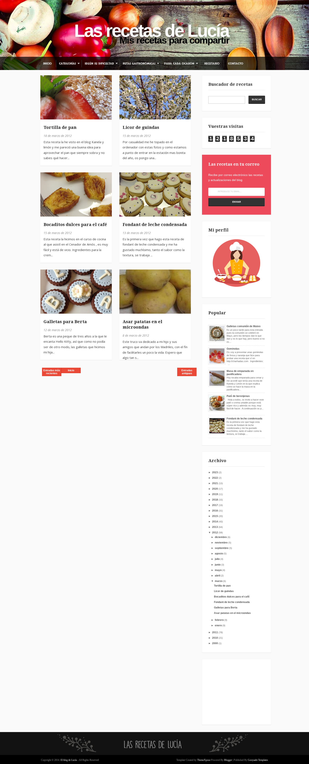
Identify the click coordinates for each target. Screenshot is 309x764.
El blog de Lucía (69, 760)
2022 (215, 477)
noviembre (221, 542)
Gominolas (233, 348)
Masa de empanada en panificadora (240, 372)
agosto (219, 553)
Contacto (235, 64)
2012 (215, 532)
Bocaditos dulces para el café (75, 224)
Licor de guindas (141, 127)
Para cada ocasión (179, 64)
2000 (215, 643)
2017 (215, 505)
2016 (215, 510)
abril (218, 575)
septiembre (222, 548)
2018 (215, 499)
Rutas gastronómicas (139, 64)
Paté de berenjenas (238, 396)
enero (218, 625)
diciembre (221, 537)
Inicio (47, 64)
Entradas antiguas (186, 372)
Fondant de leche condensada (155, 224)
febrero (219, 620)
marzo (219, 581)
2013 (215, 527)
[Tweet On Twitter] (45, 90)
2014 (215, 521)
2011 (215, 632)
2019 (215, 494)
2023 (215, 472)
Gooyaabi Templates (258, 760)
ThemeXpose (203, 760)
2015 (215, 516)
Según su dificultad (99, 64)
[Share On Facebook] (45, 80)
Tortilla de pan (60, 127)
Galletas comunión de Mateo (243, 326)
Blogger (228, 760)
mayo (218, 570)
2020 (215, 488)
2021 (215, 483)
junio (218, 564)
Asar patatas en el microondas (142, 324)
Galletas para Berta (65, 321)
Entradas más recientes (51, 372)
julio (217, 559)
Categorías (67, 64)
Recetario (211, 64)
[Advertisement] (234, 691)
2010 (215, 637)
